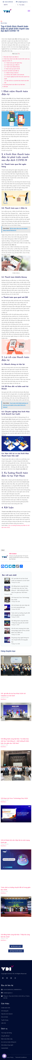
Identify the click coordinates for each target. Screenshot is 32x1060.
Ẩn (18, 53)
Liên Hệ (3, 1023)
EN (5, 4)
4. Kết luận (5, 86)
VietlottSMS (4, 1048)
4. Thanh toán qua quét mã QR (12, 68)
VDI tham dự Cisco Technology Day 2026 (14, 798)
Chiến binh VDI (5, 1007)
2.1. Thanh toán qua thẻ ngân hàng (13, 63)
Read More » (3, 699)
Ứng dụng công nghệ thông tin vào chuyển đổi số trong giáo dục (20, 639)
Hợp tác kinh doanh (7, 1014)
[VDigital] (7, 11)
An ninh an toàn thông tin (8, 1042)
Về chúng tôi (4, 1011)
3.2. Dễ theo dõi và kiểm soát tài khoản (14, 74)
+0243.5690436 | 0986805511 (12, 989)
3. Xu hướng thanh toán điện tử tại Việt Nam (13, 84)
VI (6, 4)
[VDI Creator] (5, 556)
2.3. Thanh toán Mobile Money (12, 66)
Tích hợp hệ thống (6, 1033)
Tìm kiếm (21, 4)
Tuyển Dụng (4, 1020)
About (3, 550)
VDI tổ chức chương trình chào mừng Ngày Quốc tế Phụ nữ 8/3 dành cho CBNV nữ (20, 630)
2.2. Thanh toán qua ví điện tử (11, 65)
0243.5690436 (9, 2)
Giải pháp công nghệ (7, 1045)
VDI (13, 973)
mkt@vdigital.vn (23, 2)
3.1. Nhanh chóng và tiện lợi (11, 72)
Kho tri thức (4, 23)
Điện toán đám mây (7, 1039)
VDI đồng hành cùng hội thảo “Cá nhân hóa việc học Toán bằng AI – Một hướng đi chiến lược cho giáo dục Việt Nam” (15, 741)
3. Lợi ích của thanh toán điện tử (10, 70)
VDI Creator (13, 553)
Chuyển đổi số (5, 1036)
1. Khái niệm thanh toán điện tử (10, 57)
